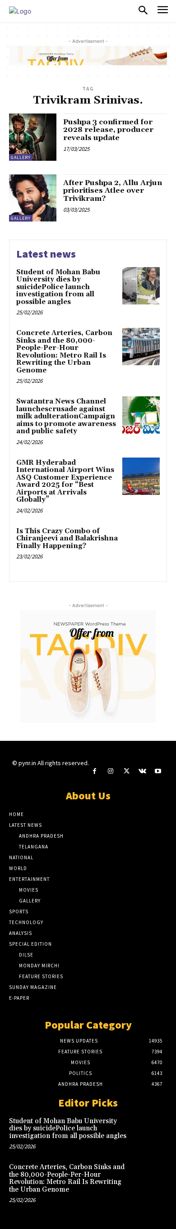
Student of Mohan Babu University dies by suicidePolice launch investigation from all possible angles (58, 287)
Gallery (21, 157)
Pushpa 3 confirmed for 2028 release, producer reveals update (108, 130)
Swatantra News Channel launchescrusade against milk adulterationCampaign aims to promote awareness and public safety (66, 416)
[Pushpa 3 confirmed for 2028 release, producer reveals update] (32, 137)
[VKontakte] (142, 771)
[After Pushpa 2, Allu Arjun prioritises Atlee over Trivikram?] (32, 198)
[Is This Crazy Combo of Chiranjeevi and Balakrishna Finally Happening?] (141, 544)
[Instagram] (110, 771)
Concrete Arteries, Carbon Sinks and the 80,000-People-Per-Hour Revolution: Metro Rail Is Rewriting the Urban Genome (64, 352)
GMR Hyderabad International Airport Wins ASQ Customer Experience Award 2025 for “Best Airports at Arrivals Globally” (65, 481)
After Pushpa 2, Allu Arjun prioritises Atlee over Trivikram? (112, 190)
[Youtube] (158, 771)
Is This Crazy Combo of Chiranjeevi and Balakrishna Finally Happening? (67, 538)
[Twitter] (126, 771)
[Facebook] (94, 771)
